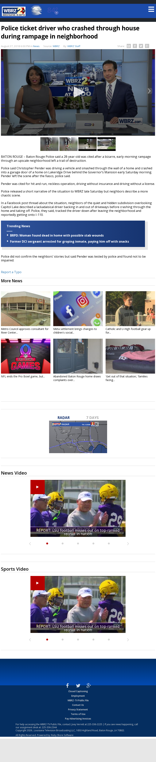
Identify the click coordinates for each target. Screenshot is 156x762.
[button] (78, 92)
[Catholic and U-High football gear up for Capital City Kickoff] (130, 308)
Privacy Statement (78, 709)
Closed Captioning (78, 691)
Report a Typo (11, 272)
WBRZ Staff (73, 46)
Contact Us (78, 705)
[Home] (14, 11)
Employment (78, 695)
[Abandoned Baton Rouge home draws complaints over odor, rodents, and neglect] (78, 356)
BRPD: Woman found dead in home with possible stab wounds (57, 235)
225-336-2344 (49, 727)
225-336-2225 (94, 724)
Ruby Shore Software (62, 735)
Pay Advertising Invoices (78, 718)
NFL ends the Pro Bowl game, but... (23, 376)
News (36, 46)
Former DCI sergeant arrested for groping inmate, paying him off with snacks (69, 241)
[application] (78, 92)
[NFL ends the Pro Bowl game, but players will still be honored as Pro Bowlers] (25, 356)
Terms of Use (78, 714)
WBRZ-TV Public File (78, 700)
